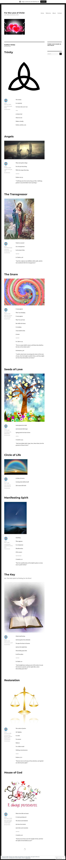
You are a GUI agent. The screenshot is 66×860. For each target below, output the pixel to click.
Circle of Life (12, 454)
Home (42, 13)
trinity (5, 107)
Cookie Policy (27, 857)
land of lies (6, 249)
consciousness (7, 735)
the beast (9, 317)
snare (7, 315)
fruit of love (6, 431)
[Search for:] (53, 53)
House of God (13, 772)
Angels (9, 136)
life (10, 486)
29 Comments (7, 824)
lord (5, 170)
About (54, 13)
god (11, 106)
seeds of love (7, 433)
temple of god (7, 822)
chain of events (7, 484)
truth (11, 250)
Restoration (12, 680)
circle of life (6, 486)
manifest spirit (7, 544)
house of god (9, 820)
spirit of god (8, 821)
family (8, 106)
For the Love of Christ (14, 13)
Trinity (8, 52)
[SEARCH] (60, 54)
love (10, 431)
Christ (5, 106)
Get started (43, 1)
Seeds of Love (13, 369)
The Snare (11, 274)
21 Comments (7, 172)
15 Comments (7, 548)
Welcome (48, 13)
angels (5, 169)
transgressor (6, 250)
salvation (6, 736)
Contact (60, 13)
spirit (5, 547)
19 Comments (7, 435)
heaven (8, 642)
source (11, 545)
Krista (5, 103)
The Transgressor (15, 194)
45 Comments (7, 109)
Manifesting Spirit (16, 497)
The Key (9, 574)
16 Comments (7, 318)
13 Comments (7, 488)
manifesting (6, 545)
